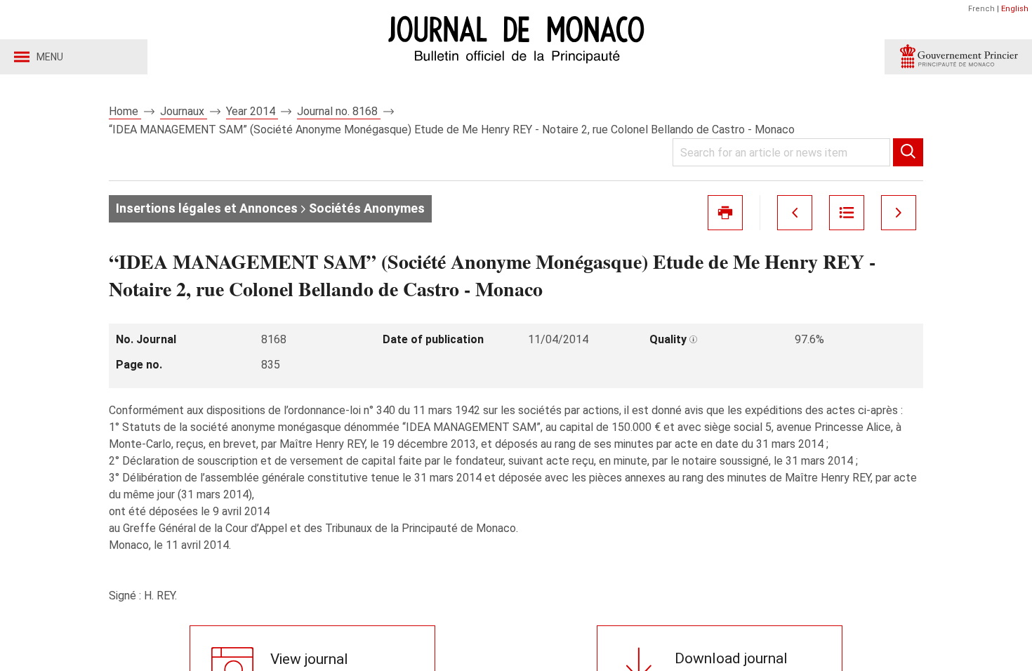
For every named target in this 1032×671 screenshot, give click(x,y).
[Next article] (898, 212)
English (1014, 8)
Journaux (183, 111)
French (981, 8)
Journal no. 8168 (339, 111)
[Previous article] (794, 212)
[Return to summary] (846, 212)
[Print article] (725, 212)
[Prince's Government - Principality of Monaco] (958, 56)
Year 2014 (252, 111)
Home (125, 111)
